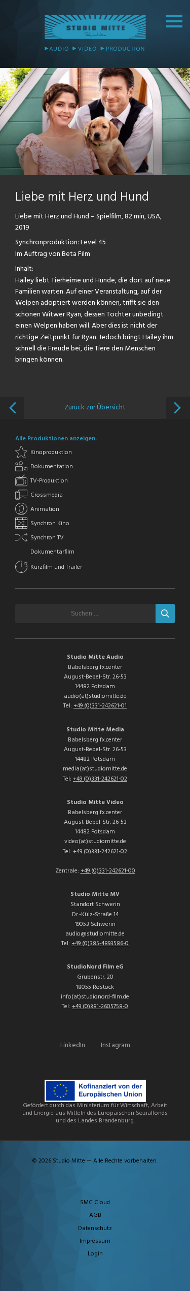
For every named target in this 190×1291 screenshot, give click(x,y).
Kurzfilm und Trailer (56, 567)
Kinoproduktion (51, 452)
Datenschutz (95, 1228)
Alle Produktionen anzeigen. (56, 439)
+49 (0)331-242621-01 (100, 706)
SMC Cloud (95, 1203)
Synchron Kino (49, 524)
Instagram (115, 1045)
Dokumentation (51, 467)
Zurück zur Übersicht (95, 407)
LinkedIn (72, 1045)
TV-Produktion (49, 481)
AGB (95, 1215)
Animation (44, 509)
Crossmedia (46, 495)
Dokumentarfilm (52, 552)
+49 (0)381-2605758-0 (100, 1007)
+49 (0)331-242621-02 (100, 779)
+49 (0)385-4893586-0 (100, 944)
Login (95, 1254)
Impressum (95, 1241)
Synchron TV (47, 538)
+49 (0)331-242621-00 (108, 871)
